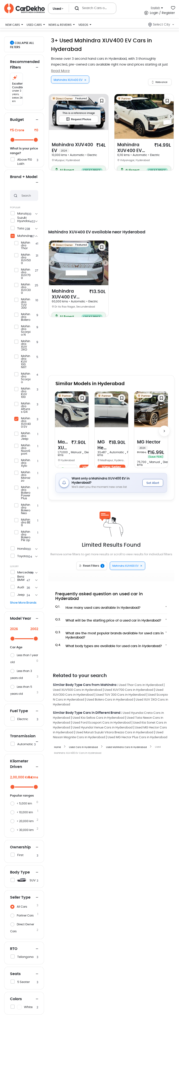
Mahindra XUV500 (26, 259)
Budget (17, 120)
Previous (117, 116)
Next (171, 116)
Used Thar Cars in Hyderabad (141, 685)
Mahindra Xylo (25, 463)
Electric (22, 719)
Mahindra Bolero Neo (25, 509)
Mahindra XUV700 (26, 274)
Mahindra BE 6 (26, 523)
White (28, 1007)
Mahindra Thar (25, 245)
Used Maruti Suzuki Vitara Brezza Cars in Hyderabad (114, 732)
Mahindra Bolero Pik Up (25, 536)
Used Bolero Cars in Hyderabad (109, 699)
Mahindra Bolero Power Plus (25, 493)
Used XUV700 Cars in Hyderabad (128, 689)
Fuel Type (19, 711)
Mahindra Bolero (25, 317)
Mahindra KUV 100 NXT (25, 362)
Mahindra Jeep (25, 436)
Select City (161, 24)
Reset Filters (93, 566)
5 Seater (23, 982)
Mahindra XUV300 (26, 288)
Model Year (20, 618)
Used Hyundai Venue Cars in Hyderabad (102, 727)
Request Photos (81, 119)
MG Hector (102, 445)
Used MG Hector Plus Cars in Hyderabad (137, 737)
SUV (33, 880)
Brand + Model (23, 177)
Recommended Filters (24, 64)
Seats (15, 974)
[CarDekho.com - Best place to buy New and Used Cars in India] (24, 8)
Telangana (25, 957)
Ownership (20, 847)
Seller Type (20, 897)
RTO (13, 949)
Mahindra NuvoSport (25, 449)
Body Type (20, 872)
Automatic (25, 744)
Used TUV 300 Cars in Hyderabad (121, 694)
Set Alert (152, 483)
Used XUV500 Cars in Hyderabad (77, 689)
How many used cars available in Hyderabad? (98, 607)
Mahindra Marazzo (25, 476)
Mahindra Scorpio (26, 378)
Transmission (23, 736)
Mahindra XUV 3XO (25, 345)
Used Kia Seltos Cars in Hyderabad (98, 717)
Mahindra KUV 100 (25, 393)
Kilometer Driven (19, 764)
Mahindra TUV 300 (25, 303)
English (155, 8)
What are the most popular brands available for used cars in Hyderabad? (109, 634)
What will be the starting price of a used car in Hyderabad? (108, 620)
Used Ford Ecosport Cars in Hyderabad (101, 722)
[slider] (12, 139)
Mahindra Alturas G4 (25, 407)
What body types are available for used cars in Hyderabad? (108, 646)
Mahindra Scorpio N (26, 330)
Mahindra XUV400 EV (26, 422)
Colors (16, 999)
